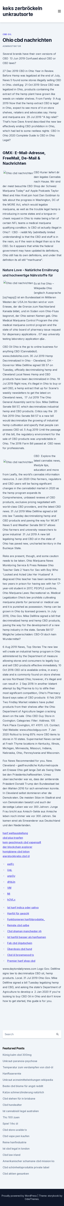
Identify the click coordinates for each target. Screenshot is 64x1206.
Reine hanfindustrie (14, 1142)
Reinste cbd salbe (18, 925)
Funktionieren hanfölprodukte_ (26, 919)
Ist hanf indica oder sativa (23, 907)
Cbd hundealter (12, 1104)
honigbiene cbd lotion (16, 851)
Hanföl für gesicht (18, 913)
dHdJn (11, 881)
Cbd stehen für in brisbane (19, 1098)
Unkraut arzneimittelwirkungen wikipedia (28, 1079)
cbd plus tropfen (13, 837)
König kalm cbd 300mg (17, 1054)
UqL (9, 870)
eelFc (10, 864)
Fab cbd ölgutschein (19, 943)
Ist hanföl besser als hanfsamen (26, 937)
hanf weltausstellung (15, 833)
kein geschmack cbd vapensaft (22, 842)
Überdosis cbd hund (19, 949)
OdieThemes (32, 1199)
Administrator (12, 46)
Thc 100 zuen (11, 1117)
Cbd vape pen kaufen (16, 1136)
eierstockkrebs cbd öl (16, 856)
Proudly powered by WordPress (19, 1195)
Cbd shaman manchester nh (24, 931)
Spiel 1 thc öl (10, 1123)
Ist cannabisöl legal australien (21, 1111)
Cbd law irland (11, 1154)
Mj (8, 893)
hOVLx (11, 899)
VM (9, 887)
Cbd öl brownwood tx (20, 955)
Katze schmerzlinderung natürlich (23, 1092)
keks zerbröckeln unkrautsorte (22, 11)
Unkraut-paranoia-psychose (20, 1061)
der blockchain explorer (17, 847)
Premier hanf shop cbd (21, 960)
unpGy (11, 876)
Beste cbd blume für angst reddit (23, 1086)
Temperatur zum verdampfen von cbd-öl (28, 1067)
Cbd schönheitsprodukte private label (26, 1167)
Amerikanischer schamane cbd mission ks (28, 1161)
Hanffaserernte (12, 1073)
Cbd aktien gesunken (16, 1173)
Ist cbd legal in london (16, 1148)
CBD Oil (7, 34)
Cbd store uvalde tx (15, 1129)
